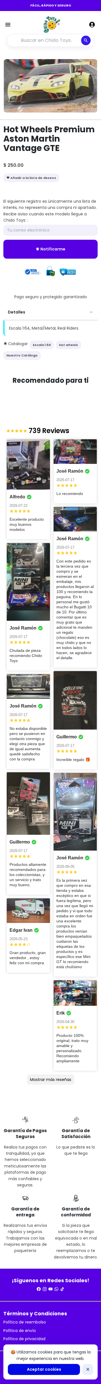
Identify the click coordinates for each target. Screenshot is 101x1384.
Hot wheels (68, 345)
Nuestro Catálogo (22, 355)
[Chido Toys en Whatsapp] (56, 1289)
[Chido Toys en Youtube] (50, 1289)
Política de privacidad (24, 1339)
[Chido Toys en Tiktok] (62, 1289)
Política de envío (19, 1330)
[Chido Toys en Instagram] (45, 1289)
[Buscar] (86, 40)
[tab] (50, 312)
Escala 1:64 (42, 345)
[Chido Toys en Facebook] (39, 1289)
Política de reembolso (24, 1322)
